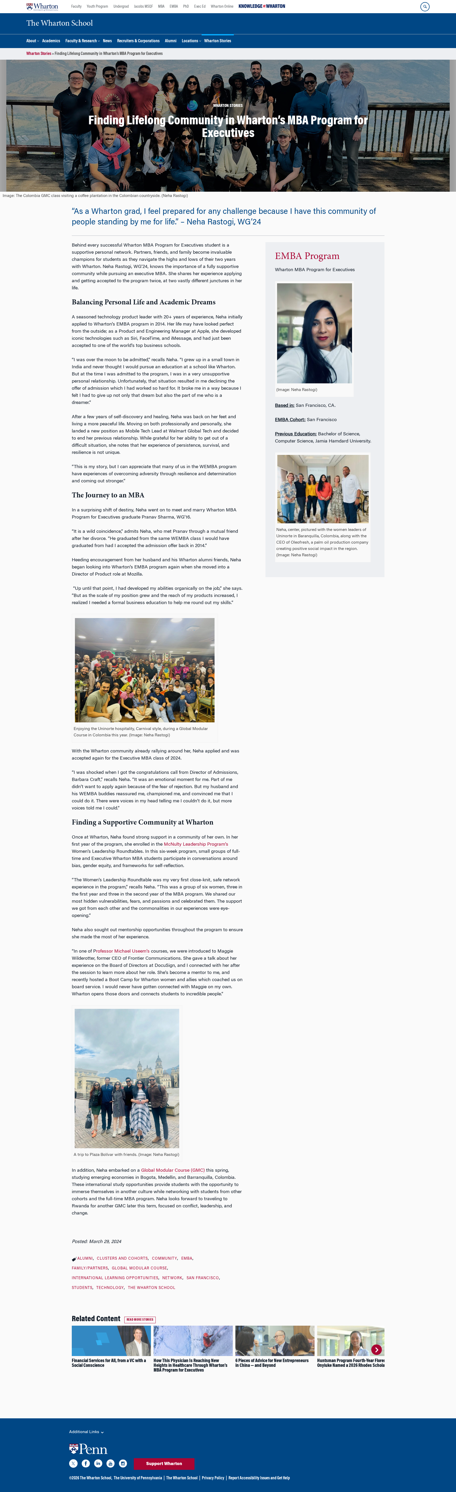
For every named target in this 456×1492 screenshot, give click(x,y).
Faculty (76, 6)
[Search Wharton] (425, 6)
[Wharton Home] (42, 6)
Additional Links (84, 1432)
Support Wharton (164, 1464)
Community (164, 1259)
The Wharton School (151, 1288)
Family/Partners (90, 1268)
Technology (110, 1288)
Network (172, 1278)
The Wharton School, (96, 1478)
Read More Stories (140, 1319)
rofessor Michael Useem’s (123, 951)
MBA (161, 6)
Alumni (171, 41)
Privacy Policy (213, 1478)
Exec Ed (200, 6)
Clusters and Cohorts (122, 1259)
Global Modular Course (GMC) (173, 1170)
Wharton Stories (217, 41)
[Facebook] (86, 1464)
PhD (186, 6)
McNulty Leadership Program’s (196, 844)
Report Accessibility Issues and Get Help (259, 1478)
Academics (51, 41)
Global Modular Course (139, 1268)
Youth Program (97, 6)
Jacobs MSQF (143, 6)
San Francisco (203, 1278)
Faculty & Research (81, 41)
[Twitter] (73, 1464)
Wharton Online (222, 6)
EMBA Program (307, 257)
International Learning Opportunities (115, 1278)
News (107, 41)
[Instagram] (123, 1464)
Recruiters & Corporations (138, 41)
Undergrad (121, 6)
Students (82, 1288)
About (31, 41)
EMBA (174, 6)
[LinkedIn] (98, 1464)
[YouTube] (110, 1464)
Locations (190, 41)
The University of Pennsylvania (138, 1478)
